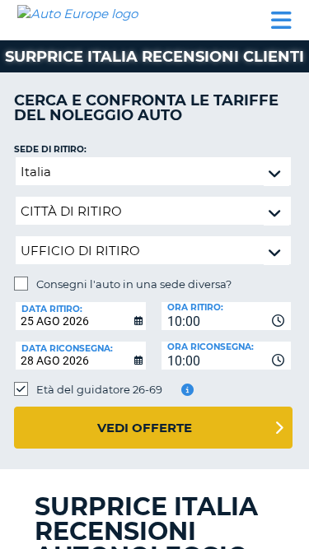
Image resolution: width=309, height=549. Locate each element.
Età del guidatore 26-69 (99, 389)
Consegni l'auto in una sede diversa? (134, 284)
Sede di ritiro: (50, 149)
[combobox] (227, 316)
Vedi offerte (144, 427)
